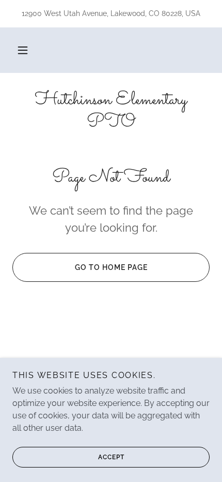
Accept (111, 457)
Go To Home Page (111, 267)
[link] (111, 111)
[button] (22, 50)
